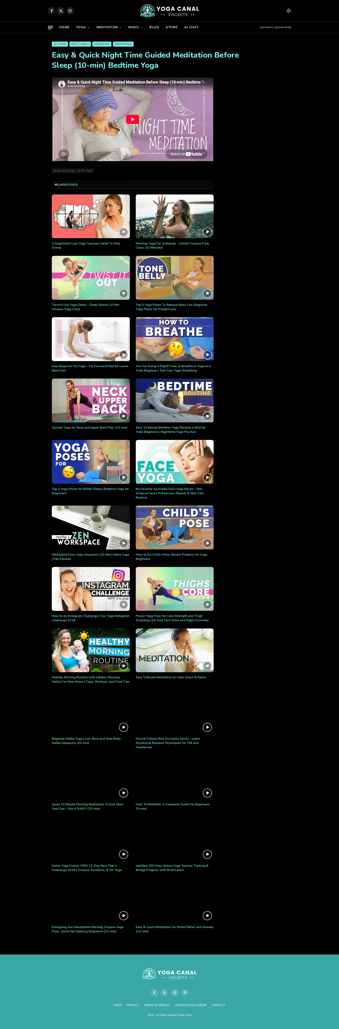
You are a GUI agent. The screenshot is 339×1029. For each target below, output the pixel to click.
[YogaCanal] (170, 11)
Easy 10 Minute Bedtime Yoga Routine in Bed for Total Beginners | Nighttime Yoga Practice (171, 430)
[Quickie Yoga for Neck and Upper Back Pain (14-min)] (91, 400)
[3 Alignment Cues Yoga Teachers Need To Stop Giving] (91, 216)
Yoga (81, 27)
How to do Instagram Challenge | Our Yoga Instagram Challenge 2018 (90, 618)
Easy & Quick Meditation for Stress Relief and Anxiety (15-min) (174, 929)
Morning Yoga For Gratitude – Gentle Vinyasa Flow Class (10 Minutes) (172, 246)
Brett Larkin (80, 44)
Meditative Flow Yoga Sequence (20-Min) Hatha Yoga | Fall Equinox (90, 557)
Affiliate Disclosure (191, 1005)
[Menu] (50, 27)
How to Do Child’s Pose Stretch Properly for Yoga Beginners (171, 557)
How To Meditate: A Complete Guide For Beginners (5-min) (173, 806)
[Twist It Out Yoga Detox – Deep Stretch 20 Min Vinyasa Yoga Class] (91, 278)
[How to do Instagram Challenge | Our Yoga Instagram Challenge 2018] (91, 589)
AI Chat (191, 27)
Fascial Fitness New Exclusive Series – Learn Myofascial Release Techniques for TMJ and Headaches (168, 743)
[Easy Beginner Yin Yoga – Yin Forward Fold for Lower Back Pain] (91, 339)
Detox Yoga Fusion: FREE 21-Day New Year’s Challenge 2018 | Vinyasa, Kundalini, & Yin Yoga (87, 868)
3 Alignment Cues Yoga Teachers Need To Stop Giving (86, 246)
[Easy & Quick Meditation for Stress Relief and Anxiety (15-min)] (175, 900)
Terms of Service (157, 1005)
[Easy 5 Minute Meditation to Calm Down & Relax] (175, 650)
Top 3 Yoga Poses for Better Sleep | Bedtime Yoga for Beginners (90, 491)
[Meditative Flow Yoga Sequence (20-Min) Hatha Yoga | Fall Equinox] (91, 527)
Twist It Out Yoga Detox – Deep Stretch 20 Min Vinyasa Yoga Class (85, 307)
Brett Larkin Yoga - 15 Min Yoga (73, 171)
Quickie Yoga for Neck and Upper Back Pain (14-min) (90, 428)
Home (64, 27)
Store (171, 27)
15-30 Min (60, 44)
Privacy (133, 1005)
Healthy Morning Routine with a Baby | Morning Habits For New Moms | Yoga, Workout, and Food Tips (90, 679)
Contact (218, 1005)
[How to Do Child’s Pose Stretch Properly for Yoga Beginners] (175, 527)
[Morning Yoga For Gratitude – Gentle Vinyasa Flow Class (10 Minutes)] (175, 216)
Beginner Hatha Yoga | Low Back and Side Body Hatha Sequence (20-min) (86, 741)
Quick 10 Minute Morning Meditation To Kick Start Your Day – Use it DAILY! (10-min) (87, 806)
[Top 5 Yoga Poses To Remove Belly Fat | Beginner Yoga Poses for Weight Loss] (175, 278)
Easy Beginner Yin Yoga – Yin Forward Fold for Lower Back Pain (90, 368)
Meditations (123, 44)
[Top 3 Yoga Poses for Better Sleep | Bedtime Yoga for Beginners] (91, 462)
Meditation (107, 27)
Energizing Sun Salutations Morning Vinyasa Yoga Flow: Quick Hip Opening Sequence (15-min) (87, 929)
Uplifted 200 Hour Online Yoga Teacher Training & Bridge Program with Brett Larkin (172, 868)
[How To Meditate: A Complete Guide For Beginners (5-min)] (175, 777)
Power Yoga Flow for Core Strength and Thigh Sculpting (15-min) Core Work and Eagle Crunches (172, 618)
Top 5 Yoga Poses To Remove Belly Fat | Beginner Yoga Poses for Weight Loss (171, 307)
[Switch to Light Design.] (288, 10)
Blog (154, 27)
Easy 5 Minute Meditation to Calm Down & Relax (171, 677)
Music (133, 27)
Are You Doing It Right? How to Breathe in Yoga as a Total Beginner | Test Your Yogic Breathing (173, 368)
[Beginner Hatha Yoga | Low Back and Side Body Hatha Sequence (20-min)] (91, 712)
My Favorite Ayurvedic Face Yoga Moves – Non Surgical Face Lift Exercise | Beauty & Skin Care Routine (170, 493)
